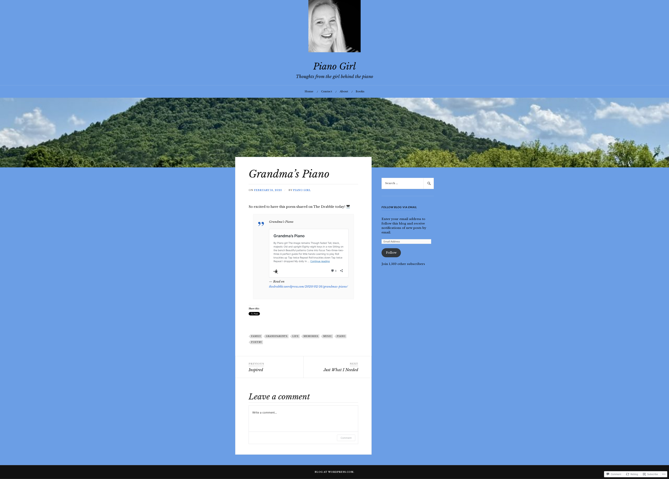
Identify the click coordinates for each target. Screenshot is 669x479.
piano (341, 336)
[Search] (428, 183)
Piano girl (302, 190)
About (344, 91)
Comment (346, 437)
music (327, 336)
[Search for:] (408, 183)
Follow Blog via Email (399, 207)
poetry (256, 342)
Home (309, 91)
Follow (391, 252)
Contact (326, 91)
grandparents (276, 336)
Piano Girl (334, 66)
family (256, 336)
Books (360, 91)
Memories (310, 336)
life (295, 336)
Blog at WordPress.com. (334, 472)
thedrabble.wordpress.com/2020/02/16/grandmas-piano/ (308, 286)
